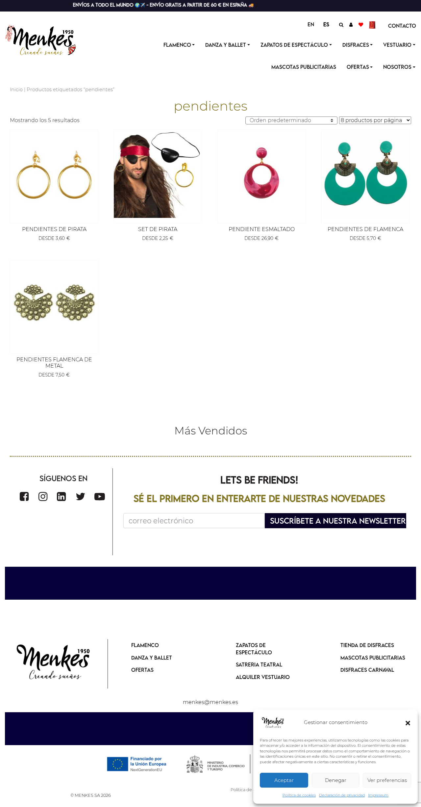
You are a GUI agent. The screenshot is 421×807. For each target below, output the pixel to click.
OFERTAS (358, 67)
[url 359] (53, 662)
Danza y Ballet (225, 44)
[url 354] (42, 496)
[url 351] (54, 304)
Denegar (335, 780)
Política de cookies (299, 795)
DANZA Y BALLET (151, 657)
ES (326, 24)
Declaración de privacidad (342, 795)
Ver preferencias (387, 780)
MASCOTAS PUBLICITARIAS (372, 657)
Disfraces (355, 44)
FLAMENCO (145, 645)
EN (311, 24)
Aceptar (284, 780)
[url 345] (158, 174)
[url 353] (24, 496)
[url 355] (61, 496)
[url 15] (373, 24)
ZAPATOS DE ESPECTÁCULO (254, 649)
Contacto (402, 25)
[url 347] (262, 174)
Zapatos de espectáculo (294, 44)
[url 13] (351, 24)
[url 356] (81, 496)
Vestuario (397, 44)
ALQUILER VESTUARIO (263, 677)
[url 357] (99, 496)
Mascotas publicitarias (303, 67)
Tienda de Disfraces (367, 645)
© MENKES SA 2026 (90, 795)
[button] (408, 722)
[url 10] (47, 39)
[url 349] (365, 174)
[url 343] (54, 174)
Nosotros (397, 67)
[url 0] (273, 723)
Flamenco (177, 44)
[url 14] (361, 24)
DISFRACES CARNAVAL (367, 669)
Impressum (378, 795)
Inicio (16, 89)
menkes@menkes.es (210, 702)
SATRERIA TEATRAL (259, 664)
